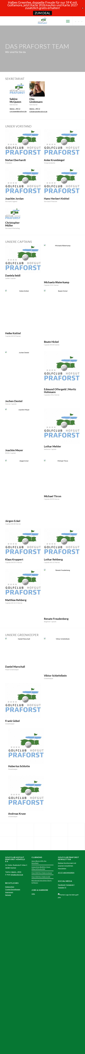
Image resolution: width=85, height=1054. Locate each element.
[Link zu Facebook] (78, 20)
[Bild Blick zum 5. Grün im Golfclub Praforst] (76, 830)
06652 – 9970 (16, 872)
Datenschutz (9, 887)
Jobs (33, 894)
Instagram (70, 885)
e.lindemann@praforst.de (38, 111)
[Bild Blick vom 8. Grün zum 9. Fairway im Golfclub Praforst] (25, 843)
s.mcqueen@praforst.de (18, 111)
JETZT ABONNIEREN (66, 873)
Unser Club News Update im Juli (41, 877)
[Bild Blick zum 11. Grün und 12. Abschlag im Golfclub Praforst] (8, 843)
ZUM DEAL (42, 13)
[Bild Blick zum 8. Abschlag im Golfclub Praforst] (8, 830)
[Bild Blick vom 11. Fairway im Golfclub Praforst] (42, 843)
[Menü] (67, 21)
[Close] (82, 8)
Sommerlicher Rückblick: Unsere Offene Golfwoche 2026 (41, 868)
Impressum (9, 892)
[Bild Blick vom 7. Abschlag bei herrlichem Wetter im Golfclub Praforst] (59, 830)
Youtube (61, 887)
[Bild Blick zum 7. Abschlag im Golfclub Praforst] (25, 830)
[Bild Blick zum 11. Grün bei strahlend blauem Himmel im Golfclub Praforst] (76, 843)
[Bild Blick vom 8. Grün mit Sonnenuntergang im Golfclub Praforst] (59, 843)
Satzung (8, 895)
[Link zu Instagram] (75, 20)
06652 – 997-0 (15, 109)
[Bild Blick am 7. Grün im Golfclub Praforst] (42, 830)
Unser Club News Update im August (42, 873)
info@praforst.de (17, 875)
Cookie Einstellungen (12, 889)
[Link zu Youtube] (81, 20)
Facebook (61, 885)
